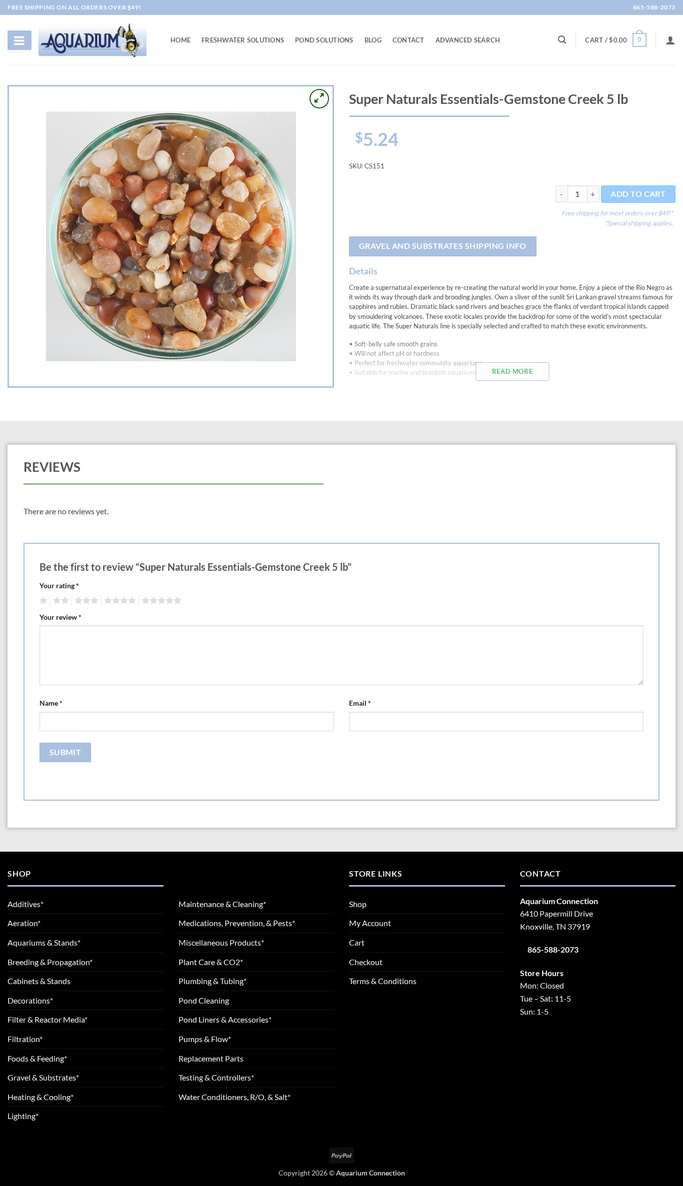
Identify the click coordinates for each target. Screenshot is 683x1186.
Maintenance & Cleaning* (222, 904)
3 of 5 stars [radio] (85, 600)
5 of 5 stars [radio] (160, 600)
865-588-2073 (654, 7)
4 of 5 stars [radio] (118, 600)
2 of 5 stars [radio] (59, 600)
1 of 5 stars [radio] (42, 600)
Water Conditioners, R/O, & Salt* (234, 1097)
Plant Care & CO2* (210, 962)
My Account (370, 923)
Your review (61, 617)
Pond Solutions (324, 40)
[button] (615, 40)
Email (360, 703)
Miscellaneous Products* (221, 942)
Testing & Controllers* (216, 1077)
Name (51, 703)
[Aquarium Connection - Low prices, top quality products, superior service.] (92, 39)
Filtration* (25, 1039)
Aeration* (24, 923)
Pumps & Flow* (204, 1039)
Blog (373, 40)
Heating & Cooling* (41, 1097)
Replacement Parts (211, 1058)
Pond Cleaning (203, 1000)
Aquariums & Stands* (44, 942)
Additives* (26, 904)
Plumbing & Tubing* (212, 981)
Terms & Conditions (382, 981)
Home (180, 40)
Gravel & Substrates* (43, 1077)
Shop (357, 904)
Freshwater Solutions (243, 40)
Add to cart (638, 193)
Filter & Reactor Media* (48, 1019)
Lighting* (23, 1116)
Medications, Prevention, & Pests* (236, 923)
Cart (356, 942)
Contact (408, 40)
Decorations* (30, 1000)
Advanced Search (468, 40)
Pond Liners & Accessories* (225, 1019)
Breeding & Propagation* (50, 962)
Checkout (365, 962)
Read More (512, 371)
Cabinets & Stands (39, 981)
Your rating (59, 585)
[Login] (671, 40)
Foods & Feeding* (37, 1058)
